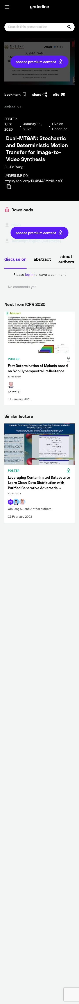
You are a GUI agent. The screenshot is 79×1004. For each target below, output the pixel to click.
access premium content (36, 62)
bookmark (12, 94)
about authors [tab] (66, 259)
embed (10, 107)
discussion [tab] (15, 259)
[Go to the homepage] (39, 7)
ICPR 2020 (35, 304)
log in (29, 275)
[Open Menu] (7, 7)
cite (56, 94)
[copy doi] (11, 186)
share (36, 94)
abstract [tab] (42, 259)
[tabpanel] (39, 281)
